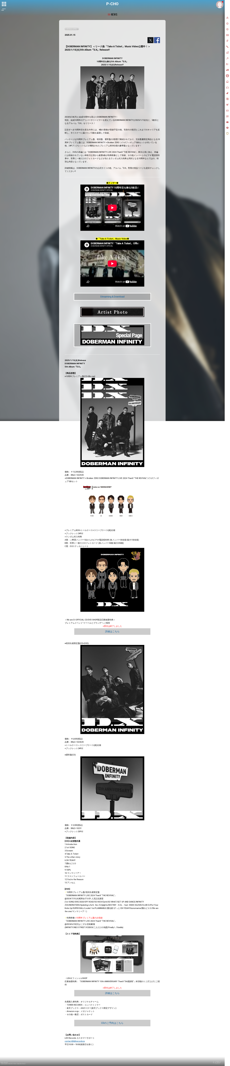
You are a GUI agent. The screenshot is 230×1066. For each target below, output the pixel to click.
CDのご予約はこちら (112, 1023)
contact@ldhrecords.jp (75, 1041)
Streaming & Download (112, 296)
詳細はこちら (112, 631)
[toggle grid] (4, 4)
